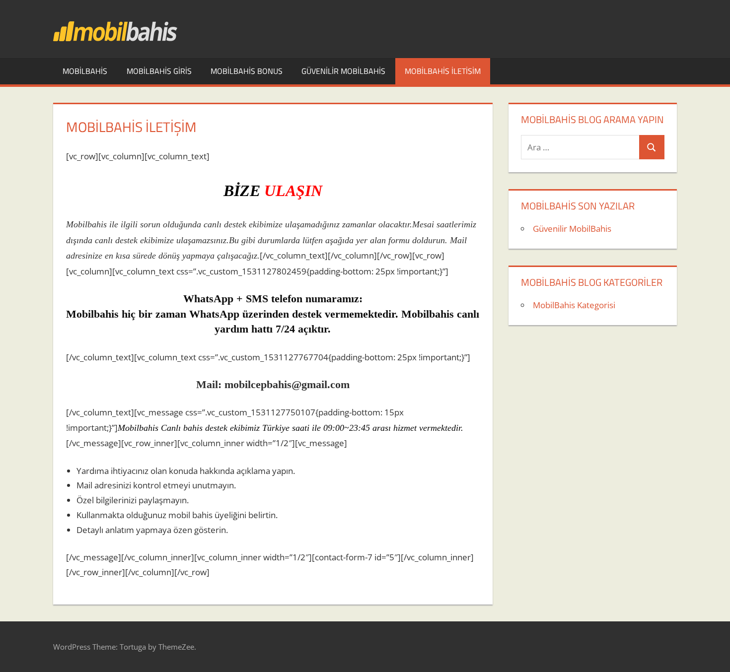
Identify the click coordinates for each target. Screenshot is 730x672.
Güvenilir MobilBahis (343, 71)
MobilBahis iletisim (443, 71)
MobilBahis (85, 71)
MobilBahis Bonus (247, 71)
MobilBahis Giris (159, 71)
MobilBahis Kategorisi (574, 305)
